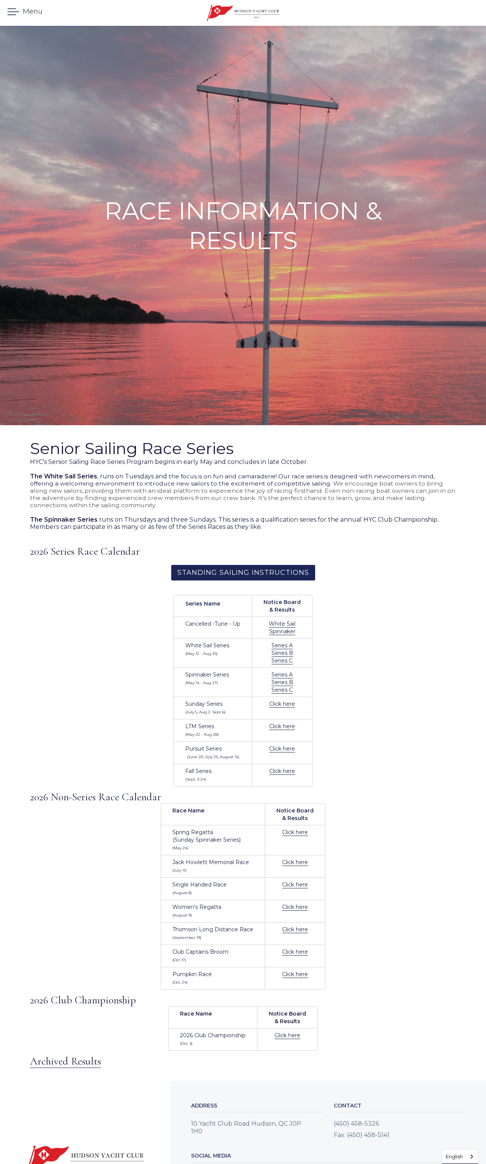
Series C (282, 660)
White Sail (282, 623)
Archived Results (65, 1061)
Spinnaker (282, 631)
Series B (282, 653)
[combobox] (460, 1156)
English (454, 1156)
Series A (282, 645)
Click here (282, 703)
